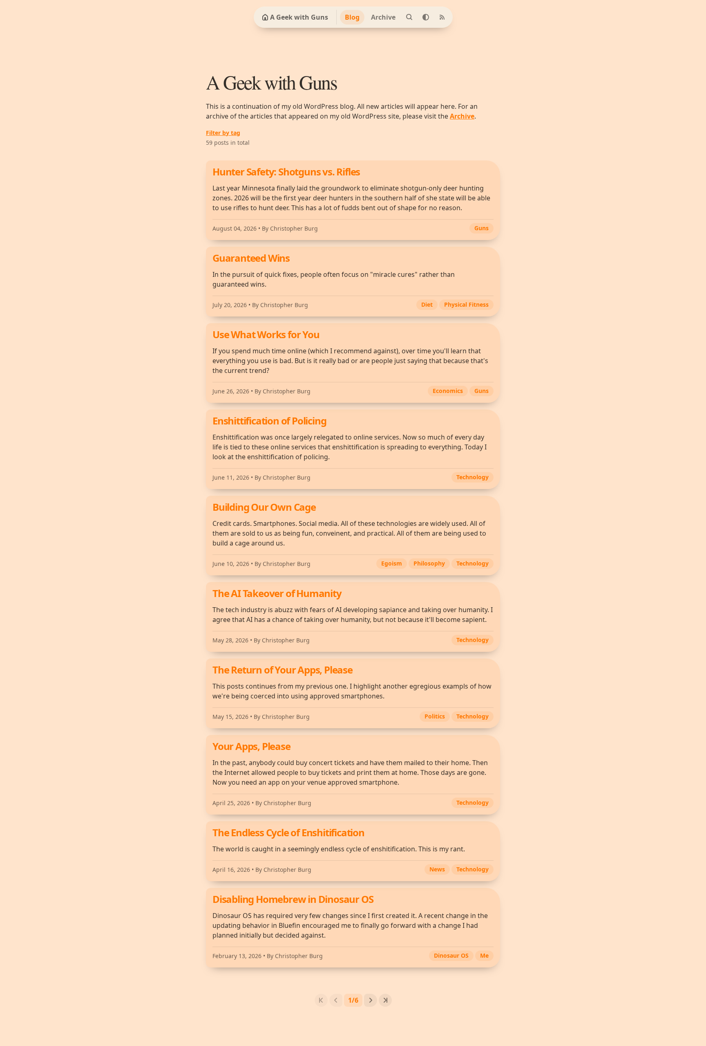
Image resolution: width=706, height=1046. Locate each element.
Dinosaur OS (451, 955)
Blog (352, 17)
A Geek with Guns (299, 17)
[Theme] (425, 17)
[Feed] (442, 17)
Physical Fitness (466, 304)
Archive (383, 17)
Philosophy (429, 563)
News (437, 869)
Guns (481, 228)
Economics (448, 391)
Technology (472, 477)
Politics (434, 716)
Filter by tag (223, 133)
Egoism (391, 563)
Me (484, 955)
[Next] (370, 1000)
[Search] (409, 17)
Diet (427, 304)
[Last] (385, 1000)
